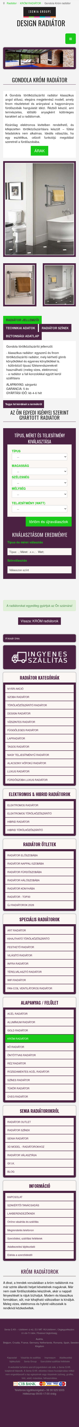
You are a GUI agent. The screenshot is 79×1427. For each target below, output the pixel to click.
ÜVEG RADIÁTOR (17, 1096)
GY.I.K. (11, 1163)
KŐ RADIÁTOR (15, 1047)
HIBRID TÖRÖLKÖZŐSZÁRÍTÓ (25, 830)
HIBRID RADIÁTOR (18, 821)
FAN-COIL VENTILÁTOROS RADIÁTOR (29, 988)
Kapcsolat (12, 1357)
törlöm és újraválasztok (48, 521)
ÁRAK (39, 150)
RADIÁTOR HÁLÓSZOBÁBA (23, 880)
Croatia (16, 1342)
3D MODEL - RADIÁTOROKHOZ (25, 1146)
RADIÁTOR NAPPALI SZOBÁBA (25, 863)
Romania (57, 1342)
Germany (34, 1342)
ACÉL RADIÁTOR (17, 1013)
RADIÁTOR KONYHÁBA (21, 888)
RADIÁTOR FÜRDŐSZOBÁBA (24, 872)
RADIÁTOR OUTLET (19, 1122)
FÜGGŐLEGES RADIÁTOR (22, 730)
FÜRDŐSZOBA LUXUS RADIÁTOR (27, 779)
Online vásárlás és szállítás (23, 1221)
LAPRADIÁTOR (16, 738)
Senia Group (30, 1361)
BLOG (10, 1171)
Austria (39, 1339)
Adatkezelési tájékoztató (21, 1246)
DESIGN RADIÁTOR (19, 713)
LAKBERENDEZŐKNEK (21, 1213)
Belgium (7, 1342)
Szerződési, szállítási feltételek (24, 1238)
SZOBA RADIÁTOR (18, 697)
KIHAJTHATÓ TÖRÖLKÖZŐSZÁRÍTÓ (28, 938)
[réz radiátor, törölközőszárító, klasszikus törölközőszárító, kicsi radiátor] (19, 284)
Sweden (75, 1342)
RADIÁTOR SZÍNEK (18, 1130)
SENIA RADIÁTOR (17, 1138)
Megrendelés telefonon (20, 1230)
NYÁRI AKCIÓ (15, 688)
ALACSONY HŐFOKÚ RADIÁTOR (26, 763)
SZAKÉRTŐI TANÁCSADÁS (23, 1205)
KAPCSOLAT (14, 1197)
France (24, 1342)
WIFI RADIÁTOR (16, 980)
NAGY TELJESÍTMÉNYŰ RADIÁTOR (28, 755)
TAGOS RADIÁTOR (18, 746)
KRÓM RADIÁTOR (30, 3)
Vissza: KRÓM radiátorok (39, 620)
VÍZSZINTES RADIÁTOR (21, 722)
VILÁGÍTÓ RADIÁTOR (19, 955)
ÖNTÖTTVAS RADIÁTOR (21, 1055)
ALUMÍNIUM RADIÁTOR (21, 1022)
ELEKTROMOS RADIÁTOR (22, 805)
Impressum (50, 1357)
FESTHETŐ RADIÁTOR (20, 947)
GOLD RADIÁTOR (17, 1030)
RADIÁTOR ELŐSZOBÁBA (22, 855)
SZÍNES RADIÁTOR (18, 1080)
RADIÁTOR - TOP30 (18, 896)
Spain (66, 1342)
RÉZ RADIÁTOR (16, 1063)
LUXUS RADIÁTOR (18, 771)
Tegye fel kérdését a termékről (23, 404)
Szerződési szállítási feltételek (55, 1361)
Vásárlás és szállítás (31, 1357)
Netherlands (46, 1342)
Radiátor (12, 3)
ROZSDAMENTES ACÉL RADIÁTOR (28, 1071)
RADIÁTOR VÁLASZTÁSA (22, 1155)
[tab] (22, 320)
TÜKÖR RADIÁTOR (18, 1088)
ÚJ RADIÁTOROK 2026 (20, 905)
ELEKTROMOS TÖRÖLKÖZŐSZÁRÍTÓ (29, 813)
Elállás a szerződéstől (19, 1255)
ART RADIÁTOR (16, 930)
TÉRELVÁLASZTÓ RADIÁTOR (24, 971)
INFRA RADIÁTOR (17, 963)
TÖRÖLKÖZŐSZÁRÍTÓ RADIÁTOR (27, 705)
